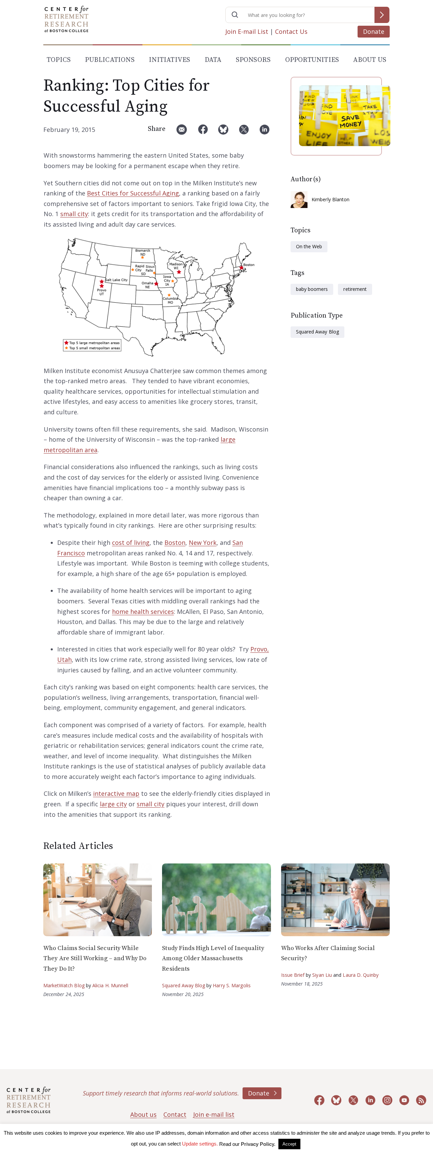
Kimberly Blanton (331, 199)
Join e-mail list (213, 1114)
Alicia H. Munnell (110, 985)
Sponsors (253, 60)
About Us (369, 60)
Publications (109, 60)
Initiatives (169, 60)
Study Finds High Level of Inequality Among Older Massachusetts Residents (213, 958)
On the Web (309, 246)
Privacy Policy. (258, 1144)
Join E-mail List (246, 31)
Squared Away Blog (317, 331)
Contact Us (291, 31)
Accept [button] (289, 1144)
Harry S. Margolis (232, 985)
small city (74, 214)
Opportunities (312, 60)
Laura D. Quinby (361, 975)
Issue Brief (292, 975)
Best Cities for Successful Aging (133, 193)
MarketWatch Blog (64, 985)
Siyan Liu (322, 975)
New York (202, 542)
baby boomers (312, 289)
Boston (174, 542)
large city (113, 804)
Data (213, 60)
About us (143, 1114)
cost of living (131, 542)
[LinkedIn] (264, 132)
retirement (354, 289)
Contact (174, 1114)
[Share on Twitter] (243, 132)
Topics (59, 60)
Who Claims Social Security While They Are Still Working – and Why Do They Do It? (94, 958)
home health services (143, 611)
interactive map (116, 793)
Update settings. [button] (200, 1144)
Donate (373, 31)
